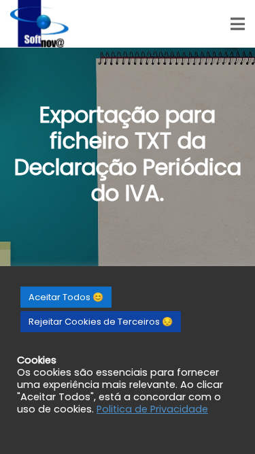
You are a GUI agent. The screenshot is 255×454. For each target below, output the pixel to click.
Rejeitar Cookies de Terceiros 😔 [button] (101, 321)
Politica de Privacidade (152, 409)
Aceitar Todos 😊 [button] (66, 297)
